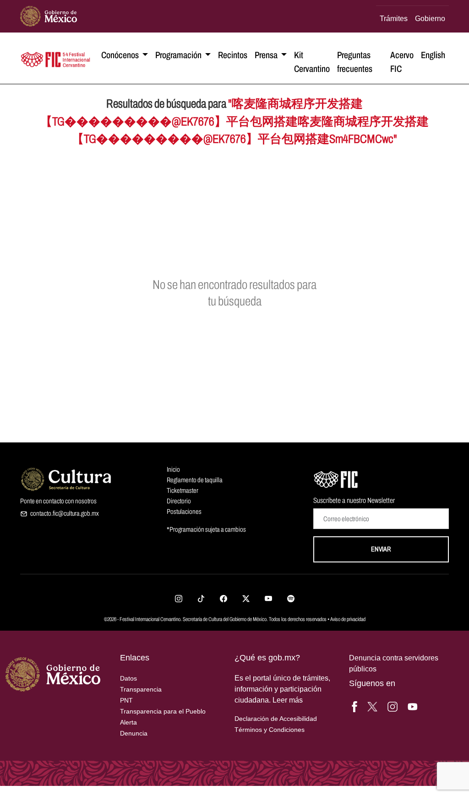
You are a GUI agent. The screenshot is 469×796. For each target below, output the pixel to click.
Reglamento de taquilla (195, 480)
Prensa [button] (267, 55)
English (433, 55)
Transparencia (141, 689)
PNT (126, 700)
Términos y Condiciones (269, 729)
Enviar (381, 549)
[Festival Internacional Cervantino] (336, 478)
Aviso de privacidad (347, 619)
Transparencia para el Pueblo (163, 711)
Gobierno (430, 18)
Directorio (179, 501)
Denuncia (133, 733)
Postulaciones (184, 511)
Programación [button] (179, 55)
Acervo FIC (402, 62)
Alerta (128, 722)
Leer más (288, 700)
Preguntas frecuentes (354, 62)
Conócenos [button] (120, 55)
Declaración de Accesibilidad (275, 718)
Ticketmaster (182, 490)
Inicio (173, 469)
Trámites (394, 18)
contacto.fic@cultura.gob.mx (64, 513)
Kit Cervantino (312, 62)
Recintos (232, 55)
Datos (128, 678)
